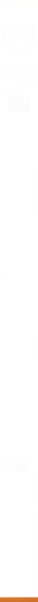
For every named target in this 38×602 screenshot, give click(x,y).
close (1, 0)
